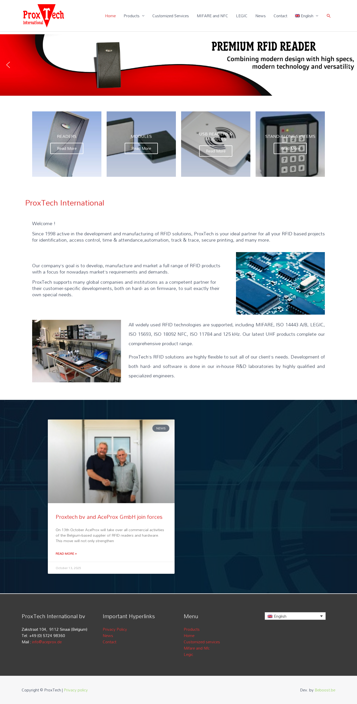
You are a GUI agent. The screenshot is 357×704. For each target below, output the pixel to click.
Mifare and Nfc (197, 648)
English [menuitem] (280, 616)
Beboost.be (325, 690)
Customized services (202, 642)
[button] (8, 65)
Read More (67, 148)
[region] (178, 65)
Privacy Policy (115, 629)
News (260, 16)
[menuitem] (307, 16)
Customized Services (170, 16)
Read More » (66, 553)
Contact (280, 16)
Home (110, 16)
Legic (188, 654)
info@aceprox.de (47, 642)
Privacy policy (76, 690)
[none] (295, 616)
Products (132, 16)
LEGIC (241, 16)
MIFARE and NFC (212, 16)
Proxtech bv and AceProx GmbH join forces (109, 516)
